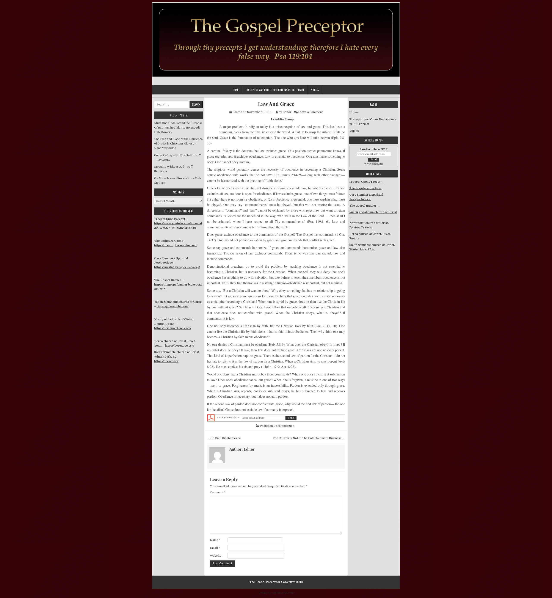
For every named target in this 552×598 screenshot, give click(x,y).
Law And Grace (276, 104)
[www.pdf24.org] (211, 418)
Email (215, 547)
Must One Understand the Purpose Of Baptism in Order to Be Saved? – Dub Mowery (178, 127)
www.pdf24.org (373, 163)
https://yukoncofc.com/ (172, 306)
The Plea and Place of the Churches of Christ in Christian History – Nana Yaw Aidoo (178, 143)
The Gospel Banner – (364, 205)
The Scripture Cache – (365, 188)
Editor (287, 112)
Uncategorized (283, 425)
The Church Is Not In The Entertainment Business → (309, 438)
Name (215, 539)
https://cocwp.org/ (166, 361)
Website (215, 555)
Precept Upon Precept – (366, 181)
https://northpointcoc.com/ (172, 328)
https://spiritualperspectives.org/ (177, 267)
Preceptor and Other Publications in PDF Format (275, 90)
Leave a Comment (310, 112)
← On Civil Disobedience (224, 438)
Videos (315, 90)
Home (236, 90)
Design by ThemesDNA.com (276, 592)
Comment (218, 492)
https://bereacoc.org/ (179, 345)
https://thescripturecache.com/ (175, 245)
